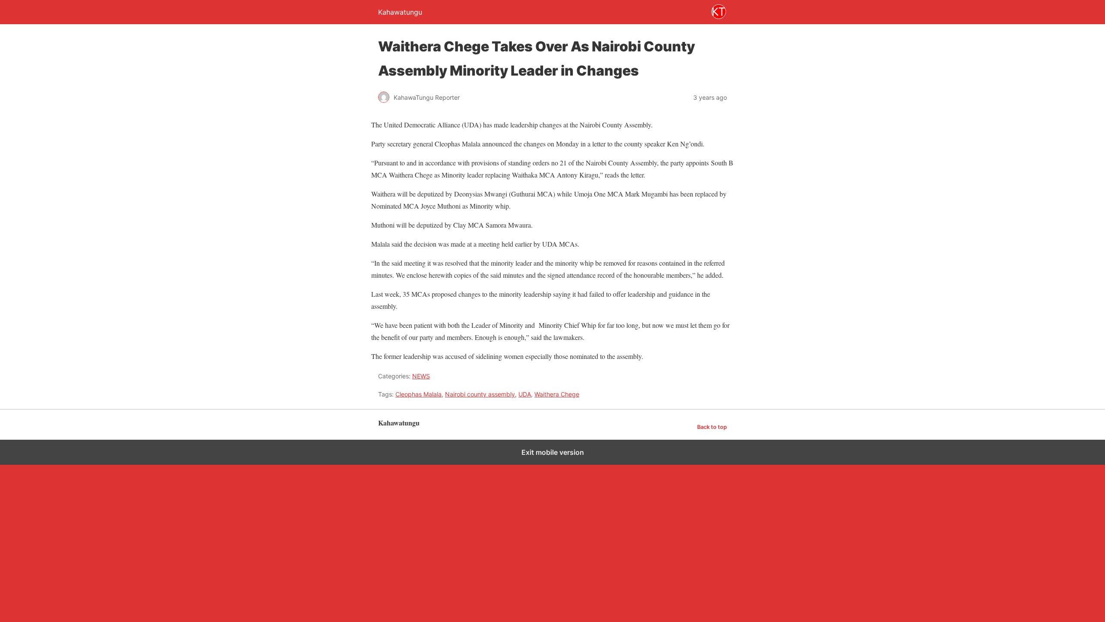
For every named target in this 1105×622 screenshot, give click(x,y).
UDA (524, 394)
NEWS (421, 376)
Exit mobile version (552, 452)
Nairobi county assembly (480, 394)
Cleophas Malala (418, 394)
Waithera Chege (556, 394)
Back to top (712, 427)
